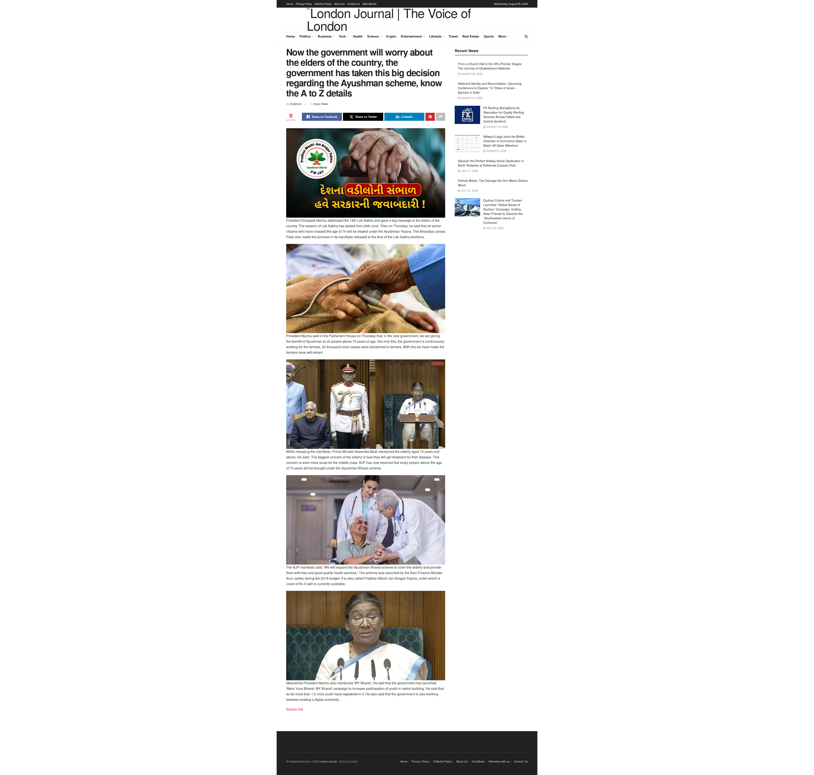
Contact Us (353, 4)
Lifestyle (435, 36)
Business (325, 36)
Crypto (391, 36)
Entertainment (411, 36)
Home (289, 4)
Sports (489, 36)
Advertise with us (499, 761)
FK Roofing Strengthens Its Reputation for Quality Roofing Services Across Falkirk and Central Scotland (503, 114)
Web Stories (369, 4)
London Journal (328, 761)
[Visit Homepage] (404, 20)
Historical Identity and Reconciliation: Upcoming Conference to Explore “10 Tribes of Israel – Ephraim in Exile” (489, 88)
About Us (339, 4)
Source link (294, 709)
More (502, 36)
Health (357, 36)
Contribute (478, 761)
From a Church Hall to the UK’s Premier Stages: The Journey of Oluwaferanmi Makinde (490, 66)
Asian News (321, 104)
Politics (305, 36)
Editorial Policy (323, 4)
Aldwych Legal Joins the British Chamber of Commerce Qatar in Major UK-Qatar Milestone (505, 140)
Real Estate (470, 36)
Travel (453, 36)
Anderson (296, 104)
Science (373, 36)
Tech (342, 36)
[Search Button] (526, 36)
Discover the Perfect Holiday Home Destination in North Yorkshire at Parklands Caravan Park (491, 163)
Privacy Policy (304, 4)
